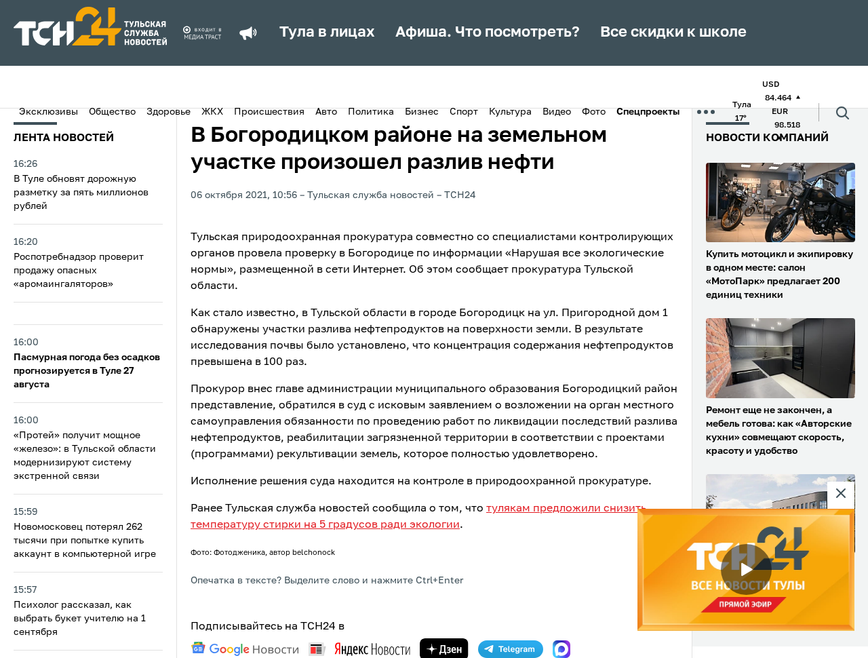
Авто (326, 112)
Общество (112, 112)
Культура (510, 112)
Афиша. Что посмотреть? (487, 32)
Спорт (464, 112)
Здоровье (168, 112)
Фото (594, 112)
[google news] (245, 649)
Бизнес (422, 112)
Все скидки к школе (673, 32)
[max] (561, 649)
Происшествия (269, 112)
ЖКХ (212, 112)
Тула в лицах (327, 32)
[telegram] (510, 649)
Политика (371, 112)
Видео (556, 112)
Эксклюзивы (48, 112)
